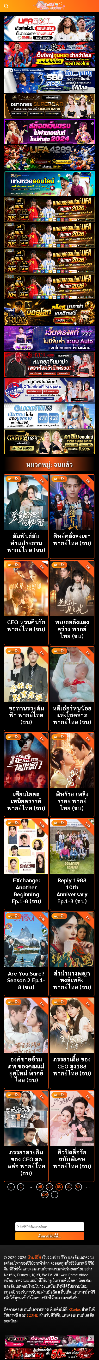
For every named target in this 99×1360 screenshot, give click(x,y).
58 (40, 1186)
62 (78, 1186)
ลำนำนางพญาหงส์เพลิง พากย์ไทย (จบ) (72, 980)
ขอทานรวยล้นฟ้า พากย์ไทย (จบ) (26, 715)
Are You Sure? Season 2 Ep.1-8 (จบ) (26, 980)
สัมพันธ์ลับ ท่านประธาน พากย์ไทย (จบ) (26, 543)
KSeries (74, 1309)
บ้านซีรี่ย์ (34, 1257)
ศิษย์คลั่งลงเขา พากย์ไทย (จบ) (72, 539)
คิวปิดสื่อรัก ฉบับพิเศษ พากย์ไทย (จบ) (72, 1159)
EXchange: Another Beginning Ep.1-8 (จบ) (26, 890)
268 (45, 1194)
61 (69, 1186)
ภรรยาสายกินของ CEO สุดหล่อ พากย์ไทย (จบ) (26, 1162)
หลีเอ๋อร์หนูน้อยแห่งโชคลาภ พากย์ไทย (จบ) (72, 715)
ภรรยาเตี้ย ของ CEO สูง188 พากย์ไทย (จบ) (72, 1066)
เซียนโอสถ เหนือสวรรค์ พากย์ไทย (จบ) (26, 801)
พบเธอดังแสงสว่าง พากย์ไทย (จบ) (72, 629)
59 (49, 1186)
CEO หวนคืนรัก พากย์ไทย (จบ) (26, 625)
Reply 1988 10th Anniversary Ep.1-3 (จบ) (71, 890)
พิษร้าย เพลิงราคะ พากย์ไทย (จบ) (72, 801)
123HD (32, 1315)
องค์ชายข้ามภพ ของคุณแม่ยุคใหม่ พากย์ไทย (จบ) (26, 1069)
